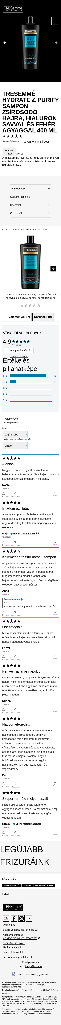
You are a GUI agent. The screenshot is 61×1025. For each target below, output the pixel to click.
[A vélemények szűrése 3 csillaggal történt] (31, 387)
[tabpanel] (30, 581)
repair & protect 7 (11, 885)
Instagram (21, 918)
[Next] (53, 269)
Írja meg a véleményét (18, 350)
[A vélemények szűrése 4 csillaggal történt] (31, 381)
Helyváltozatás (33, 966)
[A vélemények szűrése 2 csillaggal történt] (31, 393)
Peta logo (6, 918)
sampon (27, 885)
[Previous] (8, 269)
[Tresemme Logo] (13, 907)
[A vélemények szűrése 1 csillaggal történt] (31, 400)
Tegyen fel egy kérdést (19, 356)
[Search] (45, 6)
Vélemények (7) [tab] (19, 316)
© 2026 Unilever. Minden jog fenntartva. (33, 974)
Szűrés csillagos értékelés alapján (16, 439)
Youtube (29, 918)
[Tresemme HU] (13, 8)
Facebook (14, 918)
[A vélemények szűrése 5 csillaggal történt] (31, 375)
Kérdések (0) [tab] (43, 316)
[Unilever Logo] (13, 973)
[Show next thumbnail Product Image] (3, 40)
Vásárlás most (9, 152)
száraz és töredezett (44, 885)
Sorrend (5, 428)
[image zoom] (55, 21)
